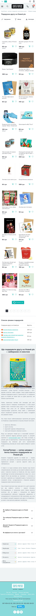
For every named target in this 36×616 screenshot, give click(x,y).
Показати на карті (18, 600)
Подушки (33, 548)
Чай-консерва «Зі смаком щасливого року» (9, 152)
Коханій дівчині (26, 557)
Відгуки (17, 594)
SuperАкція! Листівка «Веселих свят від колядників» (24, 236)
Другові (33, 557)
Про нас (8, 592)
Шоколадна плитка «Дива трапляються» (9, 207)
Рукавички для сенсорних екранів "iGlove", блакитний (9, 125)
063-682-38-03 (29, 603)
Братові (20, 557)
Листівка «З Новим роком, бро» (9, 235)
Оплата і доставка (24, 592)
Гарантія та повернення (7, 594)
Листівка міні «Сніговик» (25, 207)
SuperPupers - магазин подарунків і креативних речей (14, 11)
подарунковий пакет (15, 438)
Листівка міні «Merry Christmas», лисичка (24, 290)
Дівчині (20, 544)
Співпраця (23, 594)
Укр (6, 1)
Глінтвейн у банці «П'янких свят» (9, 42)
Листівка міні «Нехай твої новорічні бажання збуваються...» (9, 264)
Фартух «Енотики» (8, 332)
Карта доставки (18, 596)
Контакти (14, 592)
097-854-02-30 (7, 603)
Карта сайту (31, 594)
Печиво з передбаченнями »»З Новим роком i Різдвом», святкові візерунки (26, 264)
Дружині (25, 544)
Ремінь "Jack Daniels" (7, 69)
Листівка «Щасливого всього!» (8, 97)
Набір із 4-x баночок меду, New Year (9, 290)
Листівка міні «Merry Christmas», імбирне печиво (26, 70)
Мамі (29, 544)
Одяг (19, 548)
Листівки (28, 548)
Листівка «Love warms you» (9, 179)
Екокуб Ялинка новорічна (26, 179)
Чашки (23, 548)
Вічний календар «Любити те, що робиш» (26, 97)
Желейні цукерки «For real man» (26, 42)
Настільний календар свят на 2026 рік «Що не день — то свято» (26, 153)
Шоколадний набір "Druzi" (26, 124)
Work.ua (14, 606)
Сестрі (32, 544)
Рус (2, 1)
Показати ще (19, 302)
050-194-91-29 (18, 603)
